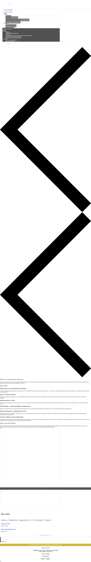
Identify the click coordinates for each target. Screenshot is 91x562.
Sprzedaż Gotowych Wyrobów (12, 22)
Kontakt (6, 23)
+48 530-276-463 (5, 523)
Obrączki (8, 32)
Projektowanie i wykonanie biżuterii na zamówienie (19, 35)
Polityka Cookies (10, 26)
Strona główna (8, 12)
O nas (5, 13)
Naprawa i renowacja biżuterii (13, 36)
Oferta (6, 14)
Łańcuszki (8, 34)
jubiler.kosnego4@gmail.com (8, 529)
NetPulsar (50, 535)
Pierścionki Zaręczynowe (11, 17)
